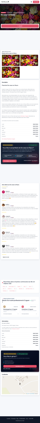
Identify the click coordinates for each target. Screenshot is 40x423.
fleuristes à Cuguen (24, 116)
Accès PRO (31, 418)
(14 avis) (7, 16)
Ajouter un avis (6, 257)
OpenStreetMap (32, 393)
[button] (20, 384)
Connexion (36, 1)
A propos (8, 418)
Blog (17, 418)
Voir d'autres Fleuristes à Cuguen (8, 138)
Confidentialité (22, 418)
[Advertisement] (20, 40)
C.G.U (27, 418)
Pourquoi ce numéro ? (16, 328)
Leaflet (28, 393)
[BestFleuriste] (10, 2)
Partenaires (13, 418)
